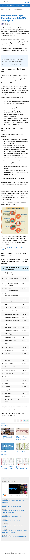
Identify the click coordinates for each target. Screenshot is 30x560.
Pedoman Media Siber (11, 553)
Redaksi (18, 552)
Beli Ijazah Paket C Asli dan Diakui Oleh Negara (7, 467)
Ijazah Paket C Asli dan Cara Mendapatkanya (22, 467)
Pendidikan (14, 13)
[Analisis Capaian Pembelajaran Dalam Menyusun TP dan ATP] (22, 431)
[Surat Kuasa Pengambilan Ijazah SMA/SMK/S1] (7, 446)
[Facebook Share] (15, 420)
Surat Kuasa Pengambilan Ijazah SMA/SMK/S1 (6, 453)
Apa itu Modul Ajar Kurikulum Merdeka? (13, 59)
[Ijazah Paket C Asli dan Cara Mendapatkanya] (22, 461)
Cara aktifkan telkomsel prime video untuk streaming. (13, 501)
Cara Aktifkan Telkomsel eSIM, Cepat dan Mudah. (13, 525)
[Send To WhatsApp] (27, 420)
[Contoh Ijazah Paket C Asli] (22, 446)
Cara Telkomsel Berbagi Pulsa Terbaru (12, 506)
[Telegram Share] (24, 420)
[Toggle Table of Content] (25, 57)
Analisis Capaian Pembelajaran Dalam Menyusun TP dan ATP (22, 438)
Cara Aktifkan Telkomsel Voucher (11, 520)
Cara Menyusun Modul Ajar (10, 63)
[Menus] (2, 1)
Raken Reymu (7, 23)
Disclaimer (24, 552)
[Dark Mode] (25, 2)
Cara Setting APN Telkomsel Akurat (11, 516)
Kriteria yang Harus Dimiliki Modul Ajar (12, 61)
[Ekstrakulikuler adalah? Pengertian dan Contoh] (7, 431)
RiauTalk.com (8, 2)
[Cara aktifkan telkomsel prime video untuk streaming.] (15, 490)
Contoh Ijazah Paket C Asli (22, 452)
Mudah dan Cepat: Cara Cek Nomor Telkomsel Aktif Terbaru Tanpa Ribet (14, 531)
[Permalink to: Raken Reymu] (2, 24)
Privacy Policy (21, 553)
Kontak (4, 552)
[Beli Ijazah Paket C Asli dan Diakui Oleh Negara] (7, 461)
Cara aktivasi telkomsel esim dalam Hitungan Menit (14, 537)
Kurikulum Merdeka (6, 13)
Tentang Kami (11, 552)
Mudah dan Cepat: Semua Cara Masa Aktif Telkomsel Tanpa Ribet (13, 511)
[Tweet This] (18, 420)
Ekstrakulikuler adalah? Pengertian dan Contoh (7, 437)
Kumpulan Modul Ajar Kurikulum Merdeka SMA (15, 65)
